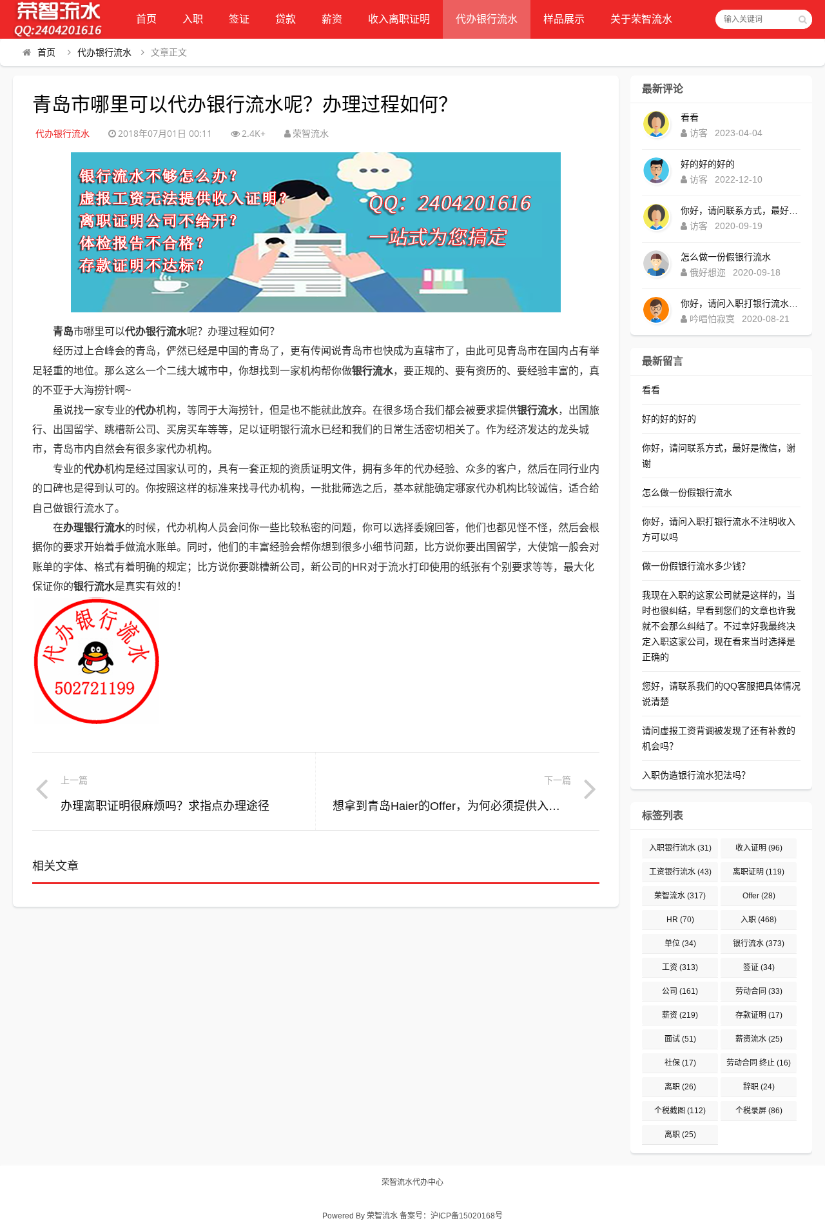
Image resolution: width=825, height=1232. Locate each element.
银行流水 (758, 943)
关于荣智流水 (641, 19)
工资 (680, 967)
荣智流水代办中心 (412, 1182)
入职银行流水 (680, 848)
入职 (192, 19)
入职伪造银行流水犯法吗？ (696, 775)
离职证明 (758, 871)
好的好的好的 (708, 164)
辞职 (759, 1086)
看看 (690, 117)
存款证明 (758, 1015)
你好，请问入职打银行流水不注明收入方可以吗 (741, 303)
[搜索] (802, 19)
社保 (680, 1062)
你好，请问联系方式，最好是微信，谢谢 (741, 210)
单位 (680, 943)
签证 (239, 19)
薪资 (332, 19)
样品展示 (564, 19)
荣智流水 (680, 895)
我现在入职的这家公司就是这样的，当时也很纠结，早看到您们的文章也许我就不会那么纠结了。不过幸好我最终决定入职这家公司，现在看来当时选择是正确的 (718, 626)
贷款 (285, 19)
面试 (680, 1039)
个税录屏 (758, 1110)
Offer (758, 895)
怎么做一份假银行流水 (726, 257)
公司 (680, 991)
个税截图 (680, 1110)
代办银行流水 (487, 19)
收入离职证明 (399, 19)
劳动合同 (758, 991)
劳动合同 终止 (758, 1062)
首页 (146, 19)
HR (680, 919)
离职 (680, 1086)
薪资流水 (758, 1039)
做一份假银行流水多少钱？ (696, 566)
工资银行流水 (680, 871)
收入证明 (758, 848)
